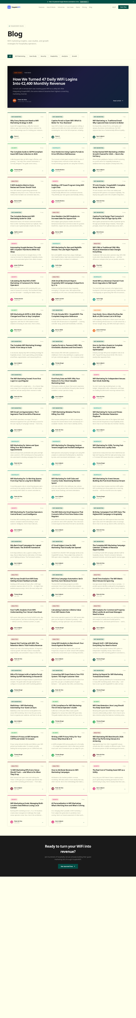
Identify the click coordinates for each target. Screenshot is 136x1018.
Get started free (67, 866)
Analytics (65, 56)
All (10, 56)
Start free (123, 7)
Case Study (32, 56)
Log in (114, 7)
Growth (74, 56)
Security (43, 56)
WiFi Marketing (20, 56)
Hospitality (54, 56)
